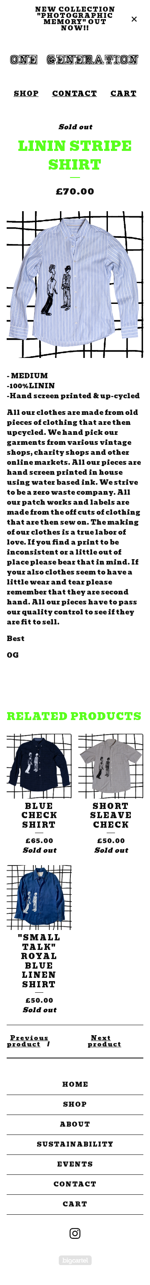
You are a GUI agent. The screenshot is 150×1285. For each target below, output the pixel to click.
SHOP (26, 94)
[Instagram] (75, 1233)
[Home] (75, 60)
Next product (104, 1041)
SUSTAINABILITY (75, 1144)
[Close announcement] (134, 19)
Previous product (27, 1041)
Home (75, 1085)
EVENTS (75, 1164)
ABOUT (75, 1125)
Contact (74, 94)
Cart (123, 94)
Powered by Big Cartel (75, 1260)
